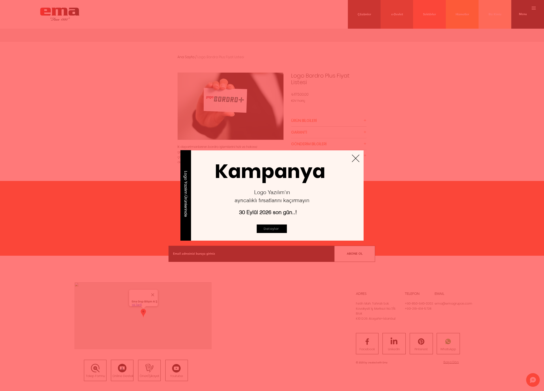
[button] (355, 158)
